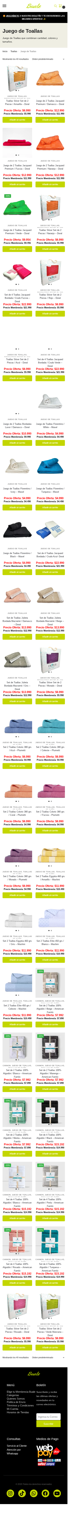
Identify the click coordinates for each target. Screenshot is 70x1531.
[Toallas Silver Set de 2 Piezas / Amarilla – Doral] (17, 78)
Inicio (5, 51)
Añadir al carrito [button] (17, 120)
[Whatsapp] (34, 1493)
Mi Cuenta (12, 1408)
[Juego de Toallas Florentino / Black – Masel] (17, 530)
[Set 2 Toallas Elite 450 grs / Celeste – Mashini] (17, 983)
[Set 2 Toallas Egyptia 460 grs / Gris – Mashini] (17, 918)
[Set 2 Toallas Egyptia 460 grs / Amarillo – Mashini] (50, 854)
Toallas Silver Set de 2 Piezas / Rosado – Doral (17, 1330)
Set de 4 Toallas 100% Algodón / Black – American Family (50, 1138)
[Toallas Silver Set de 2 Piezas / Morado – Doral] (50, 660)
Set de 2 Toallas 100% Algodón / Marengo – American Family (50, 1073)
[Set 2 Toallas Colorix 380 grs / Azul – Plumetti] (17, 724)
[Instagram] (10, 1493)
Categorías (13, 1395)
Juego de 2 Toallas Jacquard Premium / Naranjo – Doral (50, 167)
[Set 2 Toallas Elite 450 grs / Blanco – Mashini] (50, 918)
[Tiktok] (22, 1493)
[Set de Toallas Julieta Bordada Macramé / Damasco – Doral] (17, 595)
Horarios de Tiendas (18, 1412)
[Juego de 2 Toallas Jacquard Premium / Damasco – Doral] (50, 78)
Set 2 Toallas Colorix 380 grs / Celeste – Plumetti (50, 749)
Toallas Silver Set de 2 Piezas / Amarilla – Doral (17, 103)
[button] (61, 6)
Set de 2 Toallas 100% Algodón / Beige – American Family (50, 1009)
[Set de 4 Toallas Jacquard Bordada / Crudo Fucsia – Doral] (17, 272)
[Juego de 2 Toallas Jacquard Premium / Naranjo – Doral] (50, 143)
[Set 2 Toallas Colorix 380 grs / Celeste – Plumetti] (50, 724)
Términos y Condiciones (20, 1405)
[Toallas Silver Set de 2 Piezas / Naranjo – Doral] (50, 207)
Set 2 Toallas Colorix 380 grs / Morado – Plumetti (17, 878)
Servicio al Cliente (17, 1445)
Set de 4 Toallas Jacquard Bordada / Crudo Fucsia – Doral (17, 298)
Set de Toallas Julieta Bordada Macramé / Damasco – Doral (17, 621)
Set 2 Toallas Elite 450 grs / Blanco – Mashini (50, 943)
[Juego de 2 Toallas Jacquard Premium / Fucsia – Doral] (17, 143)
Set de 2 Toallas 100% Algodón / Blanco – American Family (17, 1073)
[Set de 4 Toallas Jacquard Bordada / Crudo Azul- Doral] (50, 530)
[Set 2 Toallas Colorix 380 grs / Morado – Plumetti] (17, 854)
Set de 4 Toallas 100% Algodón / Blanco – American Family (17, 1202)
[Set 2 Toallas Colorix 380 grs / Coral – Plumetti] (17, 789)
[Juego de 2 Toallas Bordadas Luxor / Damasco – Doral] (17, 401)
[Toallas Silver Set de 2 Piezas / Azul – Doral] (17, 337)
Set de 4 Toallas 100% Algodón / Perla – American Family (50, 1202)
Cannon (39, 1001)
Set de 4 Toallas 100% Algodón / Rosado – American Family (17, 1267)
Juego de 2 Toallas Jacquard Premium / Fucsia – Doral (17, 167)
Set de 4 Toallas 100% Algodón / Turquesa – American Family (50, 1267)
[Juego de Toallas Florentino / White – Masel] (50, 401)
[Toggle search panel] (55, 6)
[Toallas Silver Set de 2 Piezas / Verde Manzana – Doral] (50, 1306)
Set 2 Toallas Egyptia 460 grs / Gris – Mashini (17, 943)
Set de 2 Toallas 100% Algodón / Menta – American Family (17, 1138)
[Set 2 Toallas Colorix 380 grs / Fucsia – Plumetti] (50, 789)
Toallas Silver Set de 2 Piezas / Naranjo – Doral (50, 232)
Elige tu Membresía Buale (21, 1391)
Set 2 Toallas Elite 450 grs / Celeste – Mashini (17, 1007)
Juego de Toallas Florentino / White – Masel (50, 426)
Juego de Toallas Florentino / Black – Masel (17, 555)
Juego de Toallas (17, 96)
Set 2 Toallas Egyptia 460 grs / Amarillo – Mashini (50, 878)
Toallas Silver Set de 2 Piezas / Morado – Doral (50, 684)
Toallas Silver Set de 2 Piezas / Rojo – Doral (50, 296)
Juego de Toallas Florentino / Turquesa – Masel (50, 490)
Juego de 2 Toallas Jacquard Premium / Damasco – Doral (50, 103)
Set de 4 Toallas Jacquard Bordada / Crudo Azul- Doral (50, 555)
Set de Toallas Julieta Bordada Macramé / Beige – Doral (50, 621)
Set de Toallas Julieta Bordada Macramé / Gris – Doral (17, 685)
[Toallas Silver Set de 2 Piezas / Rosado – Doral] (17, 1306)
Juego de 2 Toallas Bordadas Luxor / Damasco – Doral (17, 426)
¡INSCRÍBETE (12, 16)
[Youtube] (57, 1493)
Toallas (14, 51)
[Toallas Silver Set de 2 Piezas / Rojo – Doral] (50, 272)
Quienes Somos (16, 1398)
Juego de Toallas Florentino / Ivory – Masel (17, 490)
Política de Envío (16, 1402)
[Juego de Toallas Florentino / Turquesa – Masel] (50, 466)
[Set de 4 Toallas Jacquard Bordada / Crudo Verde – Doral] (50, 337)
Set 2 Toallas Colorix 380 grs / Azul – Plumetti (17, 749)
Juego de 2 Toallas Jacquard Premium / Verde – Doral (17, 232)
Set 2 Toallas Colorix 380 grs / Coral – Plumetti (17, 813)
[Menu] (8, 6)
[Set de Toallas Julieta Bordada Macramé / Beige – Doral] (50, 595)
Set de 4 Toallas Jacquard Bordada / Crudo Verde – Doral (50, 362)
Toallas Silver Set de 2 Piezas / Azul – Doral (17, 361)
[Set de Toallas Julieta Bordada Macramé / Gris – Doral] (17, 660)
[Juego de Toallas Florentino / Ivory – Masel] (17, 466)
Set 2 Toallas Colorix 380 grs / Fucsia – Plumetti (50, 813)
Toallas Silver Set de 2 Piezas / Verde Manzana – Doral (50, 1332)
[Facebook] (45, 1493)
